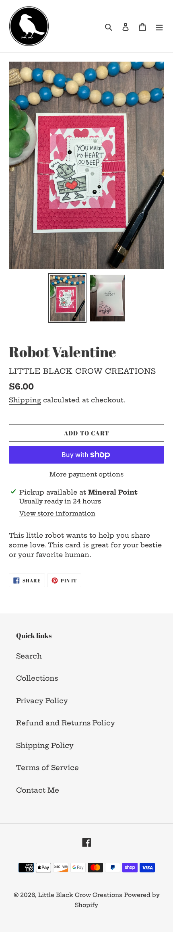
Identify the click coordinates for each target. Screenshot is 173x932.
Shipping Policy (45, 745)
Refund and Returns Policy (65, 723)
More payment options (86, 474)
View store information (57, 513)
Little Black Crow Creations (80, 895)
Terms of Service (47, 767)
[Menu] (159, 26)
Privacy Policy (42, 700)
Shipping (25, 400)
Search (29, 656)
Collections (37, 678)
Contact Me (37, 790)
